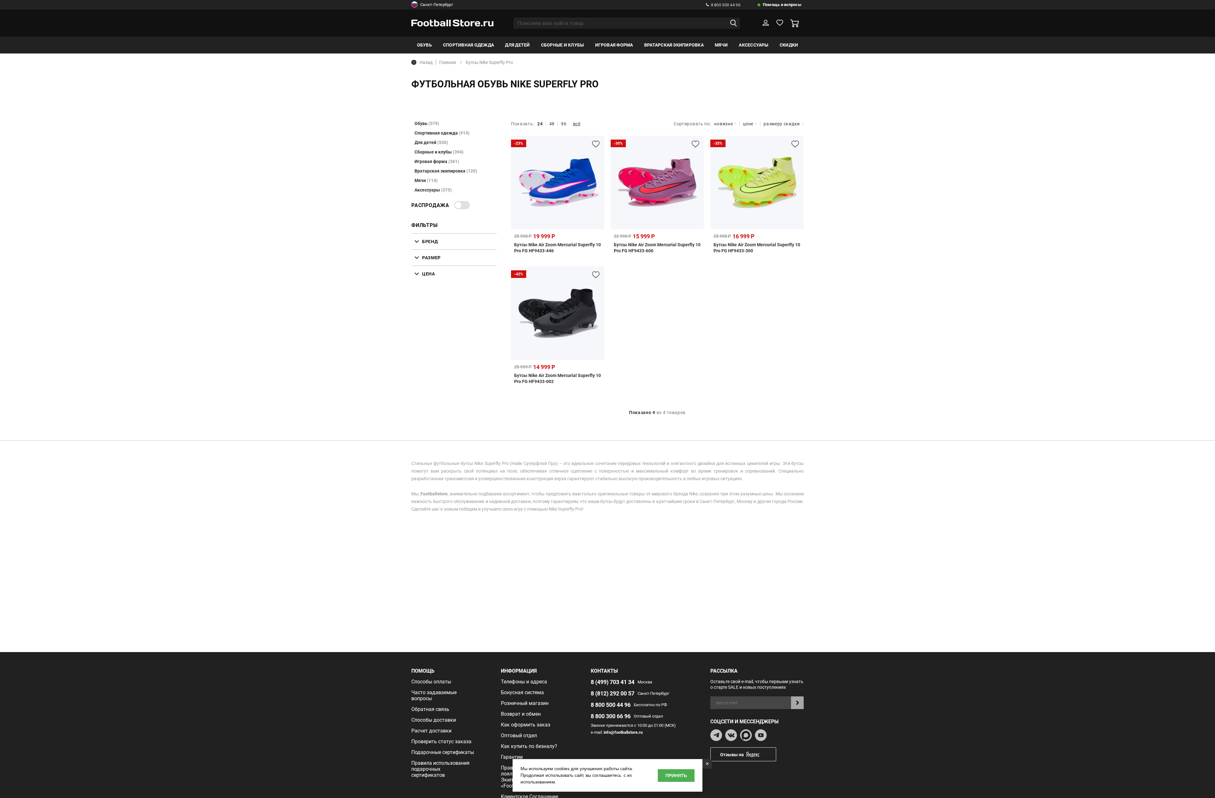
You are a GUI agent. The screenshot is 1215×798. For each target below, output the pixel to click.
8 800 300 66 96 (611, 716)
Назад (426, 62)
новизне (723, 123)
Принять (676, 775)
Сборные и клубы (562, 44)
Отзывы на (732, 754)
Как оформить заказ (525, 725)
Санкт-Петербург (436, 4)
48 (552, 123)
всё (577, 123)
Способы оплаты (431, 682)
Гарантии (512, 757)
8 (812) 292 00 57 (612, 693)
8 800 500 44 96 (725, 5)
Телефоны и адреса (524, 682)
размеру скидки (781, 123)
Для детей (517, 44)
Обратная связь (430, 709)
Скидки (789, 44)
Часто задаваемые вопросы (434, 695)
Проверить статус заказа (441, 741)
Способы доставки (433, 720)
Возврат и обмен (521, 714)
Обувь (424, 44)
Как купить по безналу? (529, 746)
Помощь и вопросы (782, 4)
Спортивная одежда (468, 44)
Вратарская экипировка (674, 44)
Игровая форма (614, 44)
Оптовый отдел (519, 735)
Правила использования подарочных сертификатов (440, 769)
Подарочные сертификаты (442, 752)
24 (540, 123)
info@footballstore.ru (623, 732)
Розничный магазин (525, 703)
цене (748, 123)
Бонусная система (522, 692)
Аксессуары (753, 44)
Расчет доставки (431, 731)
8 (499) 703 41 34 (612, 682)
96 (563, 123)
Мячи (721, 44)
